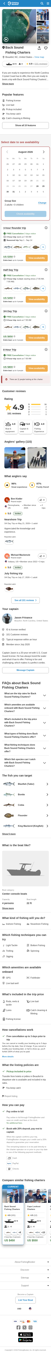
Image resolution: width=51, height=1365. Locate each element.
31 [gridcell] (14, 192)
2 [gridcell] (25, 192)
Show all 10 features (25, 125)
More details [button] (8, 1056)
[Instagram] (30, 1327)
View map (39, 57)
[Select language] (30, 1309)
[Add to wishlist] (46, 48)
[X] (24, 1327)
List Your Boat (25, 1300)
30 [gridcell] (8, 192)
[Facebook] (18, 1327)
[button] (25, 202)
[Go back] (4, 3)
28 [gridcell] (37, 186)
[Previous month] (43, 152)
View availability (37, 258)
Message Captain (25, 670)
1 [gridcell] (19, 192)
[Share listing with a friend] (39, 48)
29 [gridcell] (43, 186)
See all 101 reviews (24, 600)
